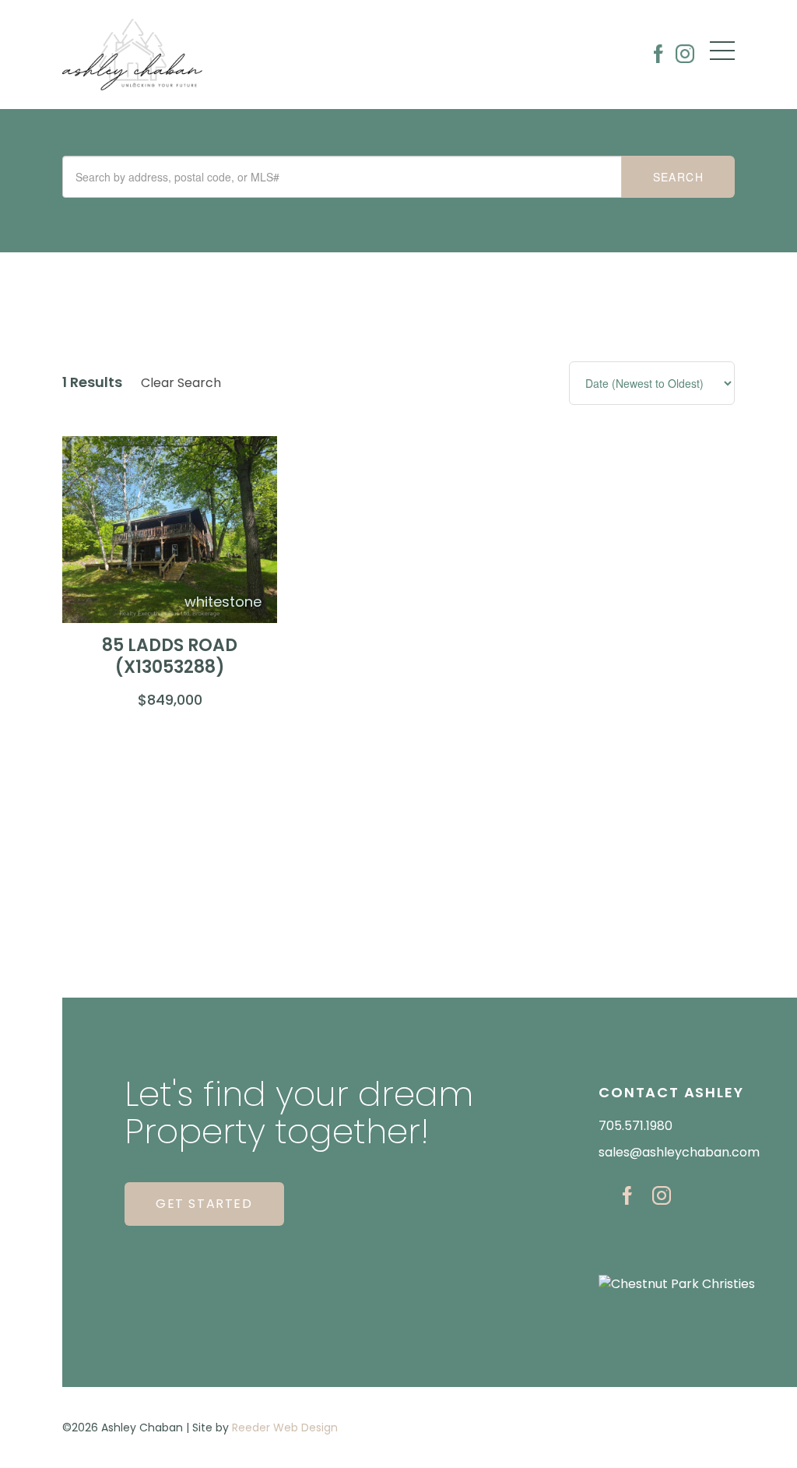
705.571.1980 (635, 1126)
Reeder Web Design (285, 1427)
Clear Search (181, 383)
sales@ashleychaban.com (679, 1152)
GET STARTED (204, 1204)
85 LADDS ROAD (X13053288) (169, 656)
